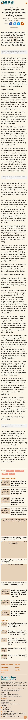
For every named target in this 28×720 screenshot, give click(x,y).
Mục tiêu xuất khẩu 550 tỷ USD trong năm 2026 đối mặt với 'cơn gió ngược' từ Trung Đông (19, 593)
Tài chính (17, 670)
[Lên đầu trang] (25, 717)
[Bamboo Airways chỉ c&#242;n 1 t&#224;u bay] (4, 650)
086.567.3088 (6, 709)
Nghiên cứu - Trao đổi (7, 664)
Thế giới (17, 667)
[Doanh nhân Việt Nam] (8, 678)
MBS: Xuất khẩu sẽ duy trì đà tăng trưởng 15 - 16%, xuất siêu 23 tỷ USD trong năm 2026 (19, 603)
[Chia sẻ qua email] (22, 23)
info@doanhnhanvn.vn (8, 711)
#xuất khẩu (10, 471)
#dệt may (4, 473)
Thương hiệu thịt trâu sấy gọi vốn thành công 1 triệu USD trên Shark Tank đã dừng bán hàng (17, 632)
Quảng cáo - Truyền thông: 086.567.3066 (12, 716)
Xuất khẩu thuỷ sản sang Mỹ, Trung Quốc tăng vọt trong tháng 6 (18, 483)
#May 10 (12, 473)
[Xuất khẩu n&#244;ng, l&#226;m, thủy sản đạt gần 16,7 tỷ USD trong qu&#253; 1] (14, 549)
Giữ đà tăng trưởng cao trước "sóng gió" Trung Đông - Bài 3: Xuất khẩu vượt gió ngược (13, 583)
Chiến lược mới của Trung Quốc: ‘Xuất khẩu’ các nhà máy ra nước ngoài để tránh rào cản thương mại (19, 512)
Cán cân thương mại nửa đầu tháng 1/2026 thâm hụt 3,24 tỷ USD (18, 613)
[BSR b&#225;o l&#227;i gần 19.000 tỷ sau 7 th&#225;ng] (4, 656)
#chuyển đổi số (19, 471)
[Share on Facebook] (10, 23)
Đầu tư (3, 673)
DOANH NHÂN (4, 667)
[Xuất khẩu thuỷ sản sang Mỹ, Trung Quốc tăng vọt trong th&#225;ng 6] (5, 483)
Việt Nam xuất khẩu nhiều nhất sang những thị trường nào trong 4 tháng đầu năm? (14, 538)
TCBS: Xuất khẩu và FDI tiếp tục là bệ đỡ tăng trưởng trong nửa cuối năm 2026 (18, 501)
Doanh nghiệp (14, 7)
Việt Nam (17, 664)
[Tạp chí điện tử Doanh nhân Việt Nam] (7, 2)
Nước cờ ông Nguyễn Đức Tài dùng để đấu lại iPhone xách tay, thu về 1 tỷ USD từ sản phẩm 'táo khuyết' (17, 641)
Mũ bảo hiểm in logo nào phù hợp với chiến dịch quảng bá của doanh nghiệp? (17, 624)
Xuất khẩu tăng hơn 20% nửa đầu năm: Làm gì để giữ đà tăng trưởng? (18, 492)
